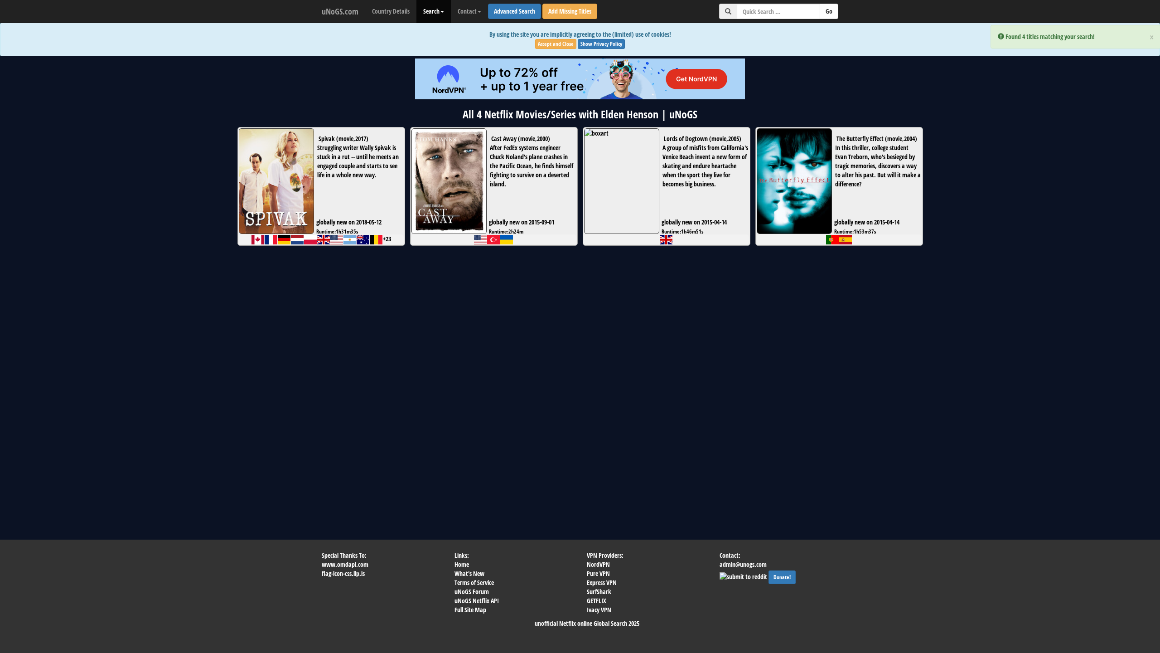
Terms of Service (474, 582)
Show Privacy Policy (601, 44)
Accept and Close (556, 44)
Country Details (391, 11)
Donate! (782, 577)
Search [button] (431, 11)
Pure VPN (598, 573)
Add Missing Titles (569, 11)
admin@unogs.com (743, 564)
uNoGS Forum (471, 591)
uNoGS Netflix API (476, 600)
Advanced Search (514, 11)
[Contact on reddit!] (744, 575)
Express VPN (602, 582)
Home (461, 564)
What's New (469, 573)
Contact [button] (467, 11)
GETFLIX (596, 600)
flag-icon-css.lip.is (343, 573)
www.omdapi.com (345, 564)
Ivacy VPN (599, 609)
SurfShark (599, 591)
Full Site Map (470, 609)
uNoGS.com (340, 11)
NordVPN (598, 564)
